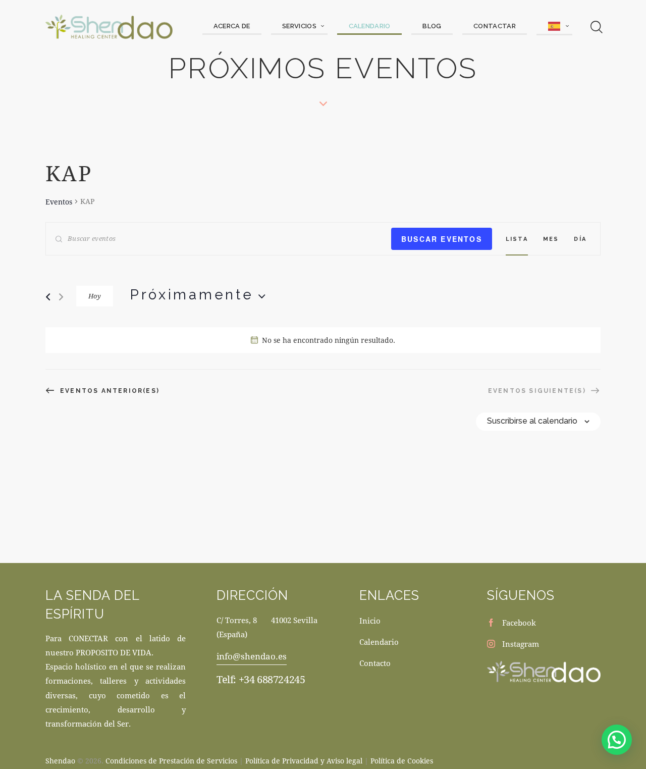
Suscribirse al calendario (532, 421)
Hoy (94, 295)
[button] (617, 740)
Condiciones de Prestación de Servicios (171, 760)
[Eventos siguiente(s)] (61, 297)
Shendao (60, 760)
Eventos (58, 202)
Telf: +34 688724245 (261, 679)
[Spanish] (554, 27)
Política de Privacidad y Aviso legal (303, 760)
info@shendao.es (252, 656)
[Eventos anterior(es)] (48, 297)
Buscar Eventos (441, 239)
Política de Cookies (401, 760)
